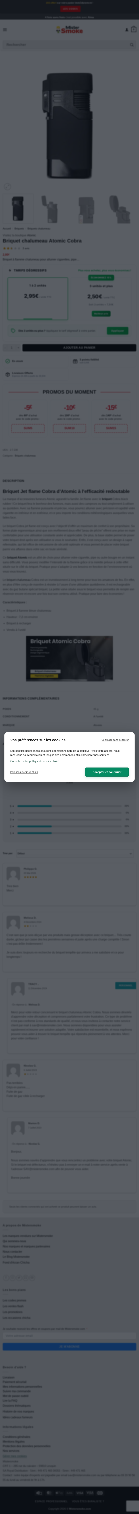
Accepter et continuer (106, 771)
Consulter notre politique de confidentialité (34, 761)
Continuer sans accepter (115, 740)
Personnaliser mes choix (24, 772)
